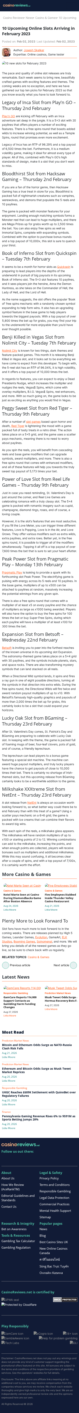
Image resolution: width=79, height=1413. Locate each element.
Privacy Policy (49, 1178)
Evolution (41, 937)
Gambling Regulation (16, 1247)
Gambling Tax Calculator (18, 1241)
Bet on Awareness (14, 1229)
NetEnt (31, 802)
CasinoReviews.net (16, 1292)
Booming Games (24, 941)
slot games (33, 421)
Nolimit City (9, 350)
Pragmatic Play (12, 572)
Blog (43, 1235)
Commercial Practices (54, 1204)
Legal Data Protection (54, 1198)
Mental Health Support (55, 1211)
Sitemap (45, 1217)
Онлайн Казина (51, 1273)
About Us (7, 1178)
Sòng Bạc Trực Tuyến (54, 1266)
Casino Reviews (13, 17)
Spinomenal (44, 941)
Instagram (48, 1160)
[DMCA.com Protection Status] (65, 1299)
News (29, 17)
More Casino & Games (26, 874)
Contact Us (8, 1206)
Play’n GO (8, 116)
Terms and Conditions (55, 1185)
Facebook (39, 1160)
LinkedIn (13, 1160)
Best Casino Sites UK (54, 1242)
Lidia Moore (9, 909)
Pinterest (22, 1160)
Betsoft (7, 647)
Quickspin (63, 266)
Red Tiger (17, 426)
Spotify (57, 1160)
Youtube (31, 1160)
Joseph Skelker (34, 50)
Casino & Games (46, 17)
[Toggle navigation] (71, 5)
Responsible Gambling (55, 1191)
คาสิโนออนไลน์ (50, 1259)
